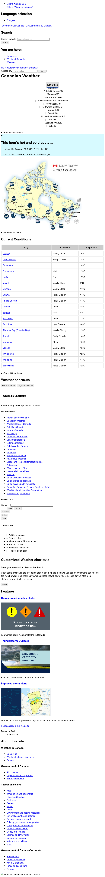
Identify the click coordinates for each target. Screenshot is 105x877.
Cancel (17, 508)
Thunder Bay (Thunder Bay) (16, 330)
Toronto (6, 336)
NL (53, 100)
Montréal (7, 288)
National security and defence (21, 815)
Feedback (15, 725)
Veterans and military (17, 841)
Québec (6, 306)
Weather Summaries (16, 455)
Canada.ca (12, 56)
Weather (11, 62)
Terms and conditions (17, 865)
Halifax (6, 277)
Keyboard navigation (19, 547)
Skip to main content (16, 3)
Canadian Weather (16, 420)
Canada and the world (17, 828)
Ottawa (6, 294)
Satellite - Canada (15, 427)
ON (53, 113)
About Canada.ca (15, 862)
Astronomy (12, 464)
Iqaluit (6, 283)
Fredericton (8, 271)
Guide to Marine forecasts (19, 480)
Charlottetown (9, 259)
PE (53, 116)
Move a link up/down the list (22, 541)
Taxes (9, 809)
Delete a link (15, 538)
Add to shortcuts (8, 385)
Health (10, 806)
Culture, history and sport (19, 819)
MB (53, 94)
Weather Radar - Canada (19, 423)
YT (53, 125)
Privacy (10, 869)
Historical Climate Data (18, 471)
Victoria (6, 347)
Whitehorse (8, 353)
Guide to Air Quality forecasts (21, 483)
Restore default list (18, 550)
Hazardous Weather (16, 458)
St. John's (7, 324)
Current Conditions (12, 373)
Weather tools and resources (20, 757)
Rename (5, 512)
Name (4, 505)
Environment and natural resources (23, 812)
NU (53, 110)
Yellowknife (8, 365)
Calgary (6, 253)
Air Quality (12, 433)
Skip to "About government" (20, 7)
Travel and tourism (15, 796)
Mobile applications (16, 859)
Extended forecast (15, 442)
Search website (8, 38)
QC (53, 119)
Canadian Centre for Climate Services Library (29, 487)
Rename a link (16, 544)
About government (15, 778)
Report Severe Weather (18, 417)
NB (53, 97)
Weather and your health (18, 493)
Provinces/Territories (13, 132)
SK (53, 122)
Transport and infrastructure (20, 825)
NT (53, 106)
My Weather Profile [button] (10, 67)
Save (10, 508)
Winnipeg (7, 359)
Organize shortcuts (25, 385)
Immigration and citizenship (20, 793)
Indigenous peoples (16, 838)
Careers (10, 760)
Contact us (12, 753)
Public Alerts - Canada (17, 446)
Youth (9, 844)
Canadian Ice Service (17, 436)
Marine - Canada (15, 430)
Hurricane (11, 452)
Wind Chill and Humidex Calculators (24, 490)
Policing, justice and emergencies (23, 822)
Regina (6, 312)
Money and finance (16, 831)
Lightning (11, 449)
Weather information (16, 59)
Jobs (9, 790)
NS (53, 103)
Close (4, 585)
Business (11, 800)
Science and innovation (18, 834)
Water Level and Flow (17, 468)
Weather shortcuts (29, 67)
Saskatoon (8, 318)
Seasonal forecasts (16, 439)
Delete (4, 515)
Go (42, 71)
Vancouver (8, 342)
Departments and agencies (20, 775)
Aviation (10, 474)
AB (53, 87)
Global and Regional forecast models (25, 461)
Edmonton (8, 265)
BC (53, 91)
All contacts (12, 772)
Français (11, 20)
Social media (13, 856)
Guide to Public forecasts (19, 477)
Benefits (10, 803)
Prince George (10, 300)
